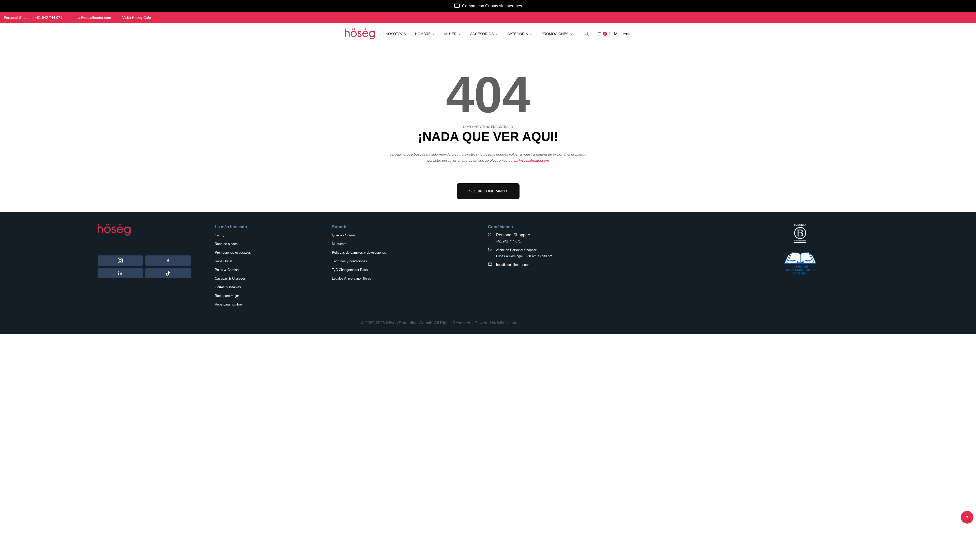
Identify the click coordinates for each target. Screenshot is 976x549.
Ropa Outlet (223, 261)
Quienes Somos (344, 235)
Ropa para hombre (228, 304)
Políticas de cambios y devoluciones (359, 252)
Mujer (451, 34)
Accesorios (482, 34)
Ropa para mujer (227, 296)
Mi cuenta (623, 34)
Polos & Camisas (227, 270)
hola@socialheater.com (92, 18)
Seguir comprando (488, 191)
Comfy (219, 235)
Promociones (555, 34)
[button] (586, 34)
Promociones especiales (233, 252)
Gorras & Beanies (228, 287)
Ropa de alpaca (226, 244)
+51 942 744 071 (48, 18)
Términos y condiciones (349, 261)
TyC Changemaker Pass (350, 270)
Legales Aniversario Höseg (351, 278)
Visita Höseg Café (136, 18)
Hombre (423, 34)
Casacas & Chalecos (230, 278)
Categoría (518, 34)
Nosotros (396, 34)
